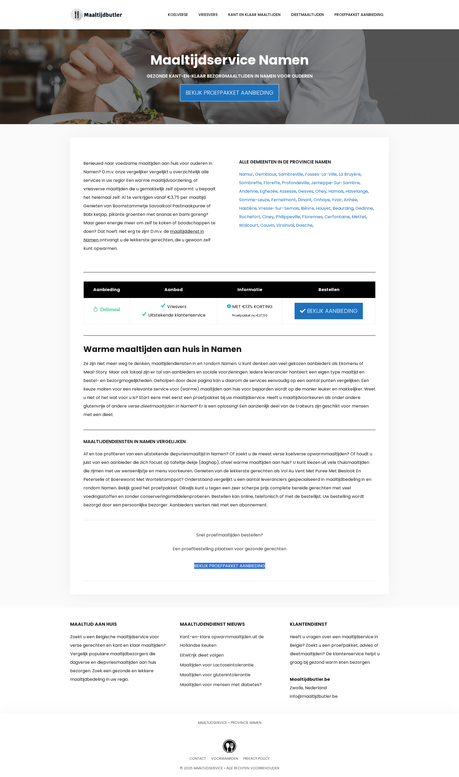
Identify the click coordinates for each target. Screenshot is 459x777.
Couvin (267, 225)
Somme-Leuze (254, 200)
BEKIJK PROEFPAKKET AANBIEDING (229, 92)
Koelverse (178, 14)
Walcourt (248, 225)
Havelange (357, 191)
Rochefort (249, 217)
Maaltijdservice (212, 722)
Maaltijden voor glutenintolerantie (215, 675)
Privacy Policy (256, 758)
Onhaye (321, 200)
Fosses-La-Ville (321, 174)
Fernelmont (283, 200)
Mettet (359, 217)
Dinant (305, 200)
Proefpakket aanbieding (359, 14)
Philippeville (288, 217)
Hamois (336, 191)
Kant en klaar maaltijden (254, 14)
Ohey (320, 191)
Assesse (287, 191)
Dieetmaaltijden (307, 14)
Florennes (312, 217)
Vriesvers (208, 14)
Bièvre (307, 208)
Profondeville (295, 183)
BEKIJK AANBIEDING (331, 311)
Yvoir (337, 200)
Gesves (305, 191)
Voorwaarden (224, 758)
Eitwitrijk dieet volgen (202, 655)
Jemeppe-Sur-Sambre (335, 183)
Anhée (350, 200)
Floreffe (272, 183)
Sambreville (290, 174)
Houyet (323, 208)
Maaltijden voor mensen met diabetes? (221, 685)
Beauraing (343, 208)
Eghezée (269, 191)
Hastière (248, 208)
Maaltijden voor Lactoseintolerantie (217, 665)
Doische (304, 225)
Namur (246, 174)
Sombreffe (250, 183)
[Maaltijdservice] (96, 14)
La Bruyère (350, 174)
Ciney (268, 217)
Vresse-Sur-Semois (278, 208)
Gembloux (266, 174)
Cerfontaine (337, 217)
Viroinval (285, 225)
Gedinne (364, 208)
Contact (197, 758)
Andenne (248, 191)
